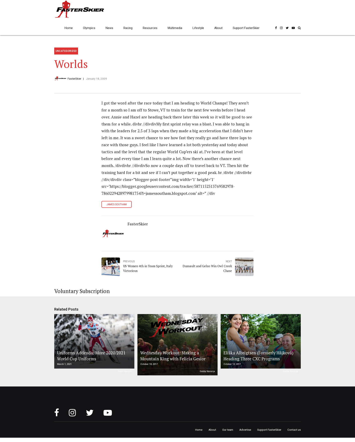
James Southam (116, 204)
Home (69, 28)
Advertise (245, 429)
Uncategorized (66, 50)
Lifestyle (198, 28)
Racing (128, 28)
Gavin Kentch (125, 371)
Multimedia (175, 28)
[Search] (299, 27)
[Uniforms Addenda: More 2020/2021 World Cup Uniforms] (94, 341)
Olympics (89, 28)
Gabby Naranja (207, 371)
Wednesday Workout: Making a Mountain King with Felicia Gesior (173, 355)
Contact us (294, 429)
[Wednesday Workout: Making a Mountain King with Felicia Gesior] (177, 344)
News (109, 28)
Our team (227, 429)
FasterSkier (74, 78)
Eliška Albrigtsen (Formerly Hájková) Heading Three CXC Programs (258, 355)
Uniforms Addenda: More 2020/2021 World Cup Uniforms (91, 355)
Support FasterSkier (246, 28)
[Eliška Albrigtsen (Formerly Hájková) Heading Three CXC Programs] (260, 341)
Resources (150, 28)
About (218, 28)
